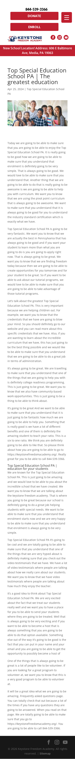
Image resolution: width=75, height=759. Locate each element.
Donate (34, 16)
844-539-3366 (36, 9)
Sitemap (45, 753)
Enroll (34, 27)
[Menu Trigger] (66, 17)
